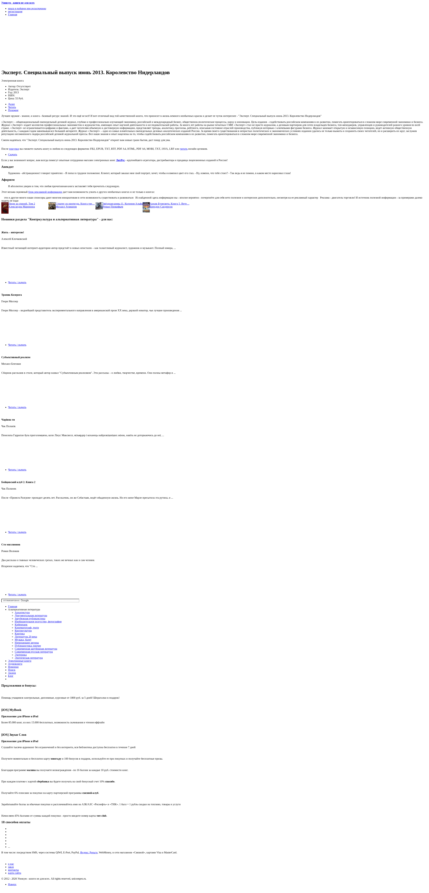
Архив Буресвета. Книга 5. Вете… (169, 203)
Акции (12, 672)
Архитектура (22, 612)
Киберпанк (21, 624)
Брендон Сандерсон (161, 206)
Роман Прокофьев (113, 206)
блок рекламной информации (45, 191)
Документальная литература (31, 615)
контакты (13, 869)
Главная (12, 606)
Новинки (13, 666)
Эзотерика (21, 654)
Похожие (13, 110)
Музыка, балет (23, 639)
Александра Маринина (22, 206)
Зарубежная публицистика (30, 618)
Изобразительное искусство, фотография (38, 621)
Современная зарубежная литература (36, 648)
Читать (12, 107)
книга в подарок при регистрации (27, 8)
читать (184, 148)
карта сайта (14, 873)
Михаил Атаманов (66, 206)
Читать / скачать (17, 282)
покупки (14, 148)
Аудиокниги (15, 663)
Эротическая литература (29, 657)
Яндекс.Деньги (89, 852)
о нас (11, 863)
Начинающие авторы (27, 642)
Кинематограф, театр (27, 627)
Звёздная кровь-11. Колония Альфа (123, 203)
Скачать (12, 154)
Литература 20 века (26, 636)
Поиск (11, 669)
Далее (11, 104)
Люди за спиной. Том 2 (22, 203)
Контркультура (23, 630)
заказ (11, 866)
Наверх (12, 884)
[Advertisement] (101, 42)
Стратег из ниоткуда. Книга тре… (75, 203)
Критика (20, 633)
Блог (10, 675)
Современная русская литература (34, 651)
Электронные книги (19, 660)
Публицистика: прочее (28, 645)
